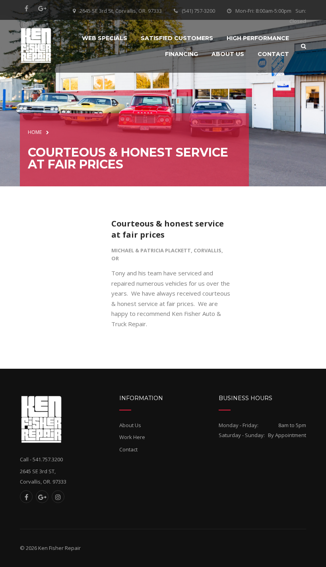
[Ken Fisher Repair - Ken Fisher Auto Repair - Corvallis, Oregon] (36, 45)
